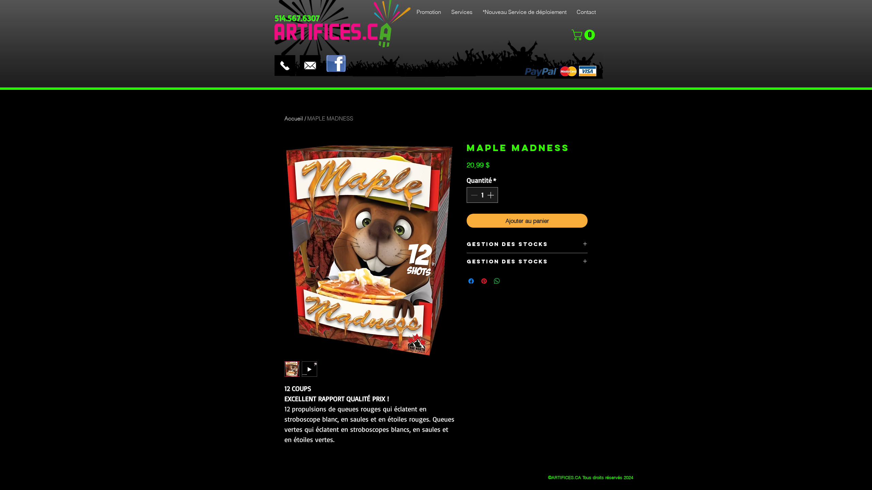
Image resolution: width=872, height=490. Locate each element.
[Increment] (491, 194)
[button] (584, 35)
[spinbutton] (482, 194)
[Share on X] (510, 281)
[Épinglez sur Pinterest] (484, 281)
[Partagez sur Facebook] (471, 281)
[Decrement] (473, 194)
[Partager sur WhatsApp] (497, 281)
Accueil (293, 118)
